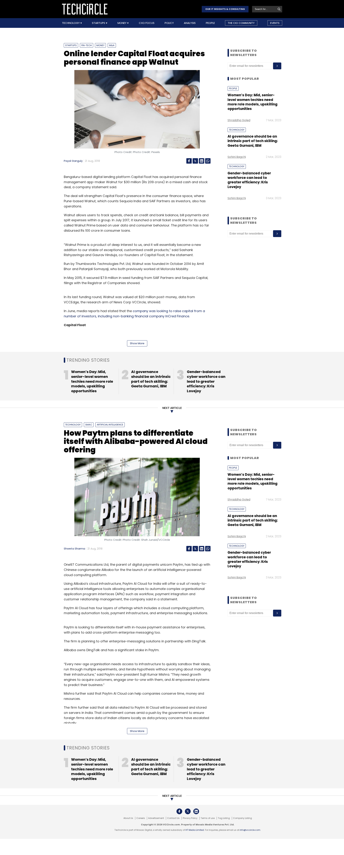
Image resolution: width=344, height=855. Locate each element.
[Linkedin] (201, 161)
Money (122, 23)
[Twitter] (195, 161)
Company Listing (242, 818)
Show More (137, 343)
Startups (99, 23)
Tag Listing (224, 818)
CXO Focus (146, 23)
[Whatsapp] (208, 161)
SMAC (88, 424)
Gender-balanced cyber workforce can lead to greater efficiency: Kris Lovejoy (249, 180)
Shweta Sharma (74, 548)
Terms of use (208, 818)
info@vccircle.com (250, 829)
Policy (169, 23)
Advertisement (156, 818)
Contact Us (173, 818)
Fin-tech (86, 45)
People (210, 23)
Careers (140, 818)
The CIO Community (241, 23)
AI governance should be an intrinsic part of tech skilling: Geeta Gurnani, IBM (253, 141)
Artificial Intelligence (110, 424)
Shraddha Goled (239, 120)
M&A (111, 45)
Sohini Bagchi (237, 157)
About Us (128, 818)
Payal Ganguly (73, 161)
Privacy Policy (190, 818)
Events (275, 23)
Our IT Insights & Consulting (225, 9)
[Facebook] (189, 161)
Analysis (190, 23)
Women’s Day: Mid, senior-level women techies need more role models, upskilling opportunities (253, 102)
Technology (71, 23)
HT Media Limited (194, 829)
